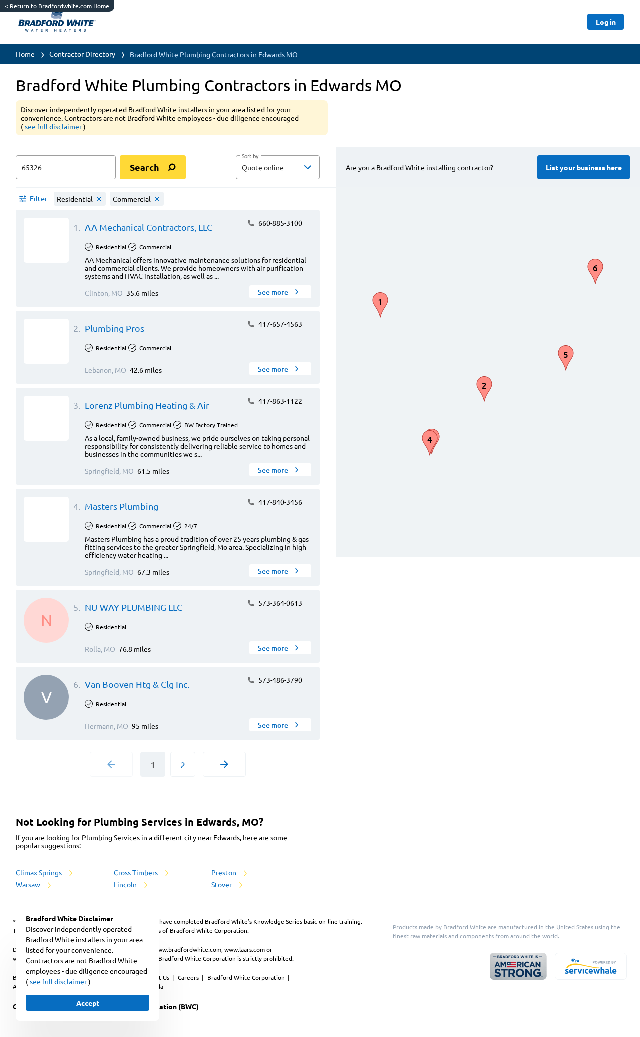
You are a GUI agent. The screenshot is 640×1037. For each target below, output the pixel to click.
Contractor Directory (83, 54)
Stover (223, 884)
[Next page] (224, 764)
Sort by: (251, 156)
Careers (189, 978)
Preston (225, 872)
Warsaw (29, 884)
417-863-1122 (279, 401)
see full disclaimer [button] (54, 126)
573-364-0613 (279, 603)
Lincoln (126, 884)
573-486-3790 (279, 680)
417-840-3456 (279, 502)
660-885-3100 (279, 223)
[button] (278, 168)
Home (25, 54)
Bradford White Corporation (247, 978)
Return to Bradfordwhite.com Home (57, 6)
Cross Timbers (137, 872)
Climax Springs (40, 872)
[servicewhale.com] (591, 966)
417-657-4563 (279, 324)
